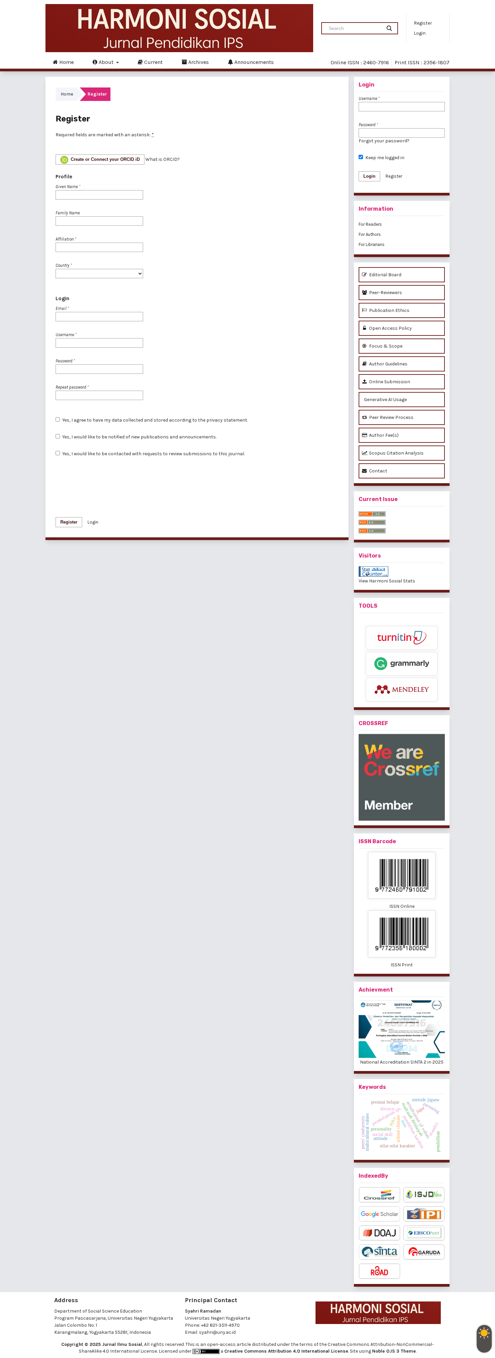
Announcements (253, 62)
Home (66, 62)
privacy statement (226, 420)
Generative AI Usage (385, 399)
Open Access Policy (390, 328)
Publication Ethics (388, 310)
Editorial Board (384, 275)
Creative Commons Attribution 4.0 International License (286, 1351)
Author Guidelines (387, 364)
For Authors (370, 234)
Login (420, 33)
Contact (377, 471)
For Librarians (372, 244)
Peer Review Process (391, 417)
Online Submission (389, 382)
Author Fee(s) (383, 435)
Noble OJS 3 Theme (394, 1351)
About (106, 62)
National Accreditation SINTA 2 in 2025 (401, 1062)
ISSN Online (402, 906)
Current (153, 62)
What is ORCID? (162, 159)
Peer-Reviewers (385, 292)
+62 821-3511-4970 (220, 1325)
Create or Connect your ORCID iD (104, 159)
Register (423, 23)
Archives (198, 62)
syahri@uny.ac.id (217, 1332)
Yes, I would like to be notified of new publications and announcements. (139, 437)
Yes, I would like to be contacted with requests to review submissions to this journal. (153, 454)
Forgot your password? (384, 141)
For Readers (370, 224)
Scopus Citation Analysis (396, 453)
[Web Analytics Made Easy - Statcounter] (402, 571)
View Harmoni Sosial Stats (387, 581)
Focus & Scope (385, 346)
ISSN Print (402, 965)
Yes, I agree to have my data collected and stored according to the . (154, 420)
